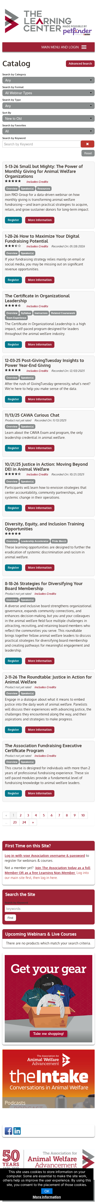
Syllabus (26, 313)
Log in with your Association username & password (45, 856)
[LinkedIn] (17, 1131)
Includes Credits (37, 181)
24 (24, 822)
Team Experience (16, 317)
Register (13, 220)
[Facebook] (8, 1131)
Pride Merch (59, 541)
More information (47, 1197)
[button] (87, 144)
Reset (88, 153)
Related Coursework (63, 313)
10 (83, 815)
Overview (11, 188)
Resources (43, 188)
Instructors (41, 313)
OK (46, 1191)
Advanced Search (80, 63)
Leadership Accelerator (34, 541)
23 (14, 822)
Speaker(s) (27, 188)
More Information (40, 220)
